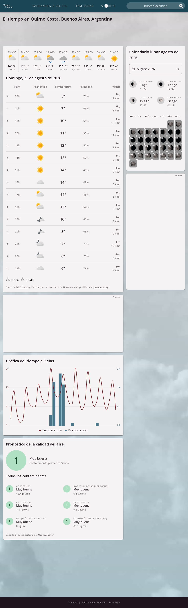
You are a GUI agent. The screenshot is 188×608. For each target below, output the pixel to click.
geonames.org (101, 287)
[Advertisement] (94, 35)
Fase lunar (84, 6)
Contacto (72, 602)
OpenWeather (46, 534)
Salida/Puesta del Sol (50, 6)
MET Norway (23, 287)
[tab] (12, 60)
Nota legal (114, 602)
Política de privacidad (93, 602)
